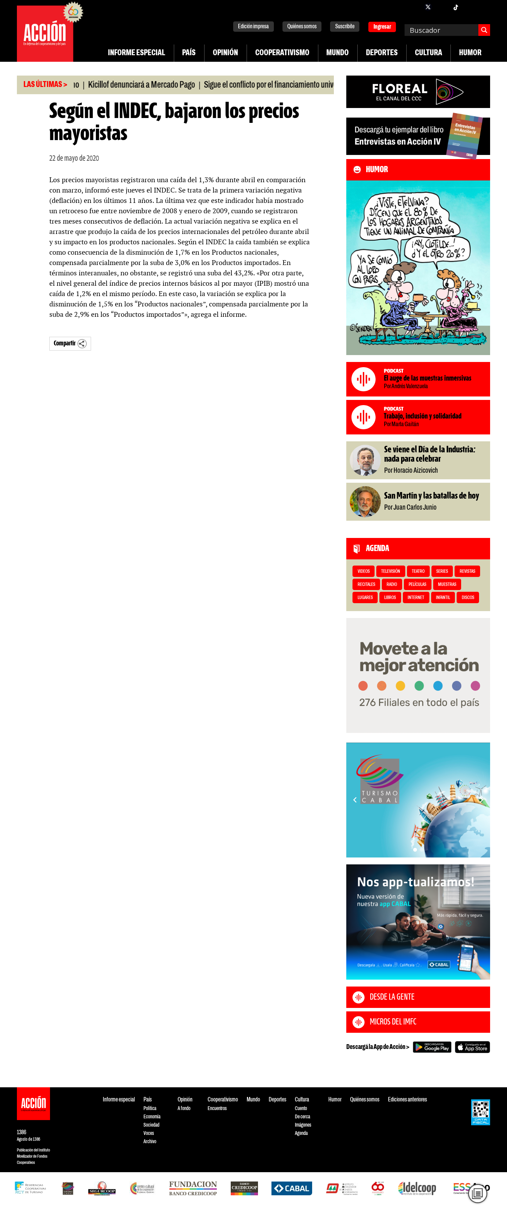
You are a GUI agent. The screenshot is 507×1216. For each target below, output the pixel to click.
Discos (468, 598)
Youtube (469, 6)
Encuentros (217, 1108)
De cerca (302, 1116)
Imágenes (303, 1125)
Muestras (447, 584)
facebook (414, 6)
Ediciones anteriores (407, 1100)
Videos (364, 571)
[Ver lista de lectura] (478, 1194)
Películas (417, 584)
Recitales (366, 584)
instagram (441, 6)
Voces (148, 1133)
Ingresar (382, 27)
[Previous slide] (355, 800)
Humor (470, 53)
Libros (390, 598)
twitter (428, 7)
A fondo (184, 1108)
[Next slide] (481, 800)
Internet (416, 598)
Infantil (443, 598)
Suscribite (345, 27)
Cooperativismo (282, 53)
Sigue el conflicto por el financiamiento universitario (258, 85)
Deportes (382, 53)
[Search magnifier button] (484, 30)
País (189, 53)
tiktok (455, 6)
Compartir (65, 343)
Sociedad (151, 1125)
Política (149, 1108)
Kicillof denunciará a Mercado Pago (118, 85)
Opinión (225, 53)
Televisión (390, 571)
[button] (415, 850)
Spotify (483, 6)
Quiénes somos (302, 27)
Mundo (337, 53)
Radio (392, 584)
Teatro (418, 571)
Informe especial (136, 53)
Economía (151, 1116)
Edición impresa (253, 27)
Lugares (365, 598)
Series (442, 571)
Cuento (301, 1108)
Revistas (467, 571)
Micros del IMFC (393, 1022)
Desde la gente (392, 997)
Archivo (149, 1141)
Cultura (428, 53)
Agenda (301, 1133)
